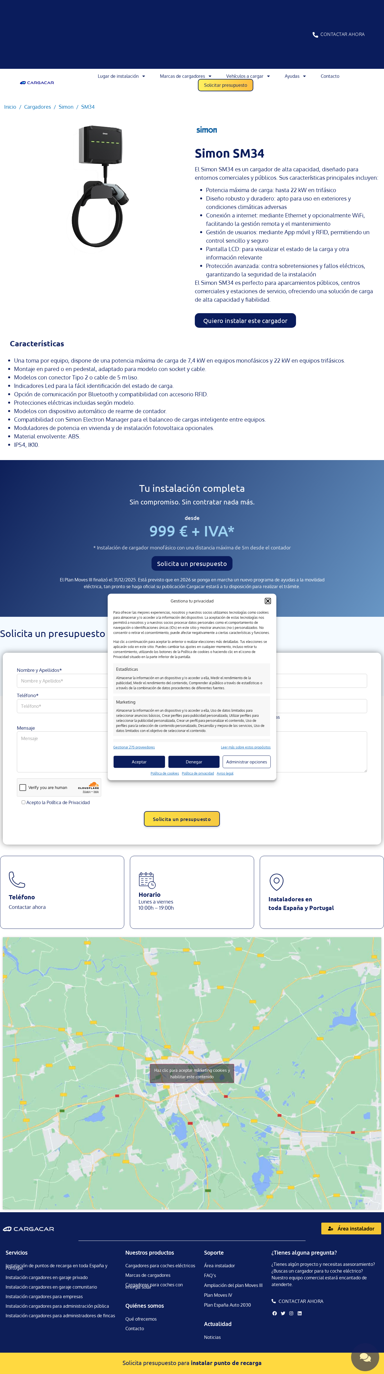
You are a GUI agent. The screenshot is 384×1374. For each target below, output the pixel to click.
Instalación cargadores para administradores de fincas (60, 1315)
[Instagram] (291, 1313)
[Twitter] (283, 1313)
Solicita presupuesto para (192, 1362)
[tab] (37, 343)
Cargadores (37, 107)
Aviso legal (225, 773)
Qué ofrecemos (141, 1319)
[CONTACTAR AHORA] (315, 35)
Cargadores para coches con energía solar (154, 1286)
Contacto (330, 76)
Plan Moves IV (218, 1295)
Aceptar (139, 762)
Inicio (10, 107)
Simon (66, 107)
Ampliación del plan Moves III (233, 1285)
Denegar (194, 762)
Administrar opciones (246, 762)
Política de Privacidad (68, 802)
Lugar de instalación (118, 76)
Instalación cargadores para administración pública (57, 1306)
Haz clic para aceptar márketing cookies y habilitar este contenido (192, 1073)
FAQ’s (210, 1275)
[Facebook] (275, 1313)
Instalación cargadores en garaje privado (47, 1277)
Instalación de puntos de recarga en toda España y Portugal (56, 1267)
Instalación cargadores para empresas (44, 1296)
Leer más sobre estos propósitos (246, 747)
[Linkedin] (299, 1313)
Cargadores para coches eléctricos (160, 1265)
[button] (268, 601)
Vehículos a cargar (244, 76)
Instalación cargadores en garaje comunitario (51, 1287)
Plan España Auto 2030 (227, 1305)
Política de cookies (165, 773)
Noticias (212, 1337)
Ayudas (292, 76)
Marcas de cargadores (182, 76)
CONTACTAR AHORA (342, 34)
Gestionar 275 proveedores (134, 747)
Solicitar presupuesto (225, 85)
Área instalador (219, 1265)
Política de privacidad (198, 773)
